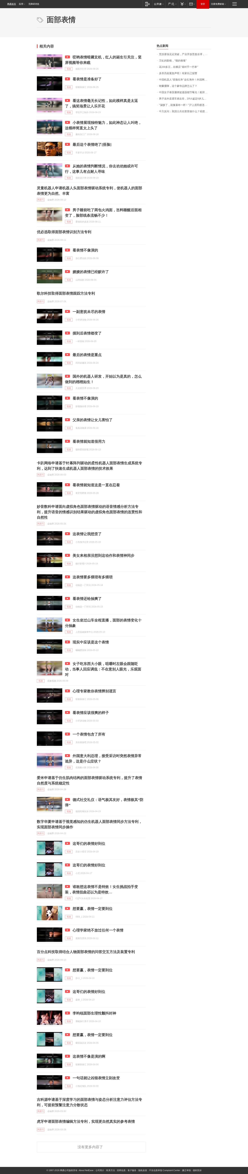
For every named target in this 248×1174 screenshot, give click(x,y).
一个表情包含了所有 (89, 734)
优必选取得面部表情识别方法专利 (64, 232)
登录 (203, 4)
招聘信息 (121, 1170)
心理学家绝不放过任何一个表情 (98, 930)
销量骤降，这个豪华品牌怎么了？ (178, 86)
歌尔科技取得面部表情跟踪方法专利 (66, 293)
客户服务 (132, 1170)
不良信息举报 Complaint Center (164, 1170)
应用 (21, 4)
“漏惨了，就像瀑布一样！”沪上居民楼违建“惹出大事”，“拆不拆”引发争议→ (185, 105)
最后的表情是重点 (87, 355)
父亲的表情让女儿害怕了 (93, 420)
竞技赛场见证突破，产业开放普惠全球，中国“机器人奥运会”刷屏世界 (185, 54)
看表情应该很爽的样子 (91, 713)
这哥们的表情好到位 (89, 844)
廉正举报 (186, 1170)
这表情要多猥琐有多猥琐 (93, 577)
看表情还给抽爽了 (87, 599)
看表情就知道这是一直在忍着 (96, 485)
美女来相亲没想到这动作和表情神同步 (103, 555)
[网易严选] (171, 4)
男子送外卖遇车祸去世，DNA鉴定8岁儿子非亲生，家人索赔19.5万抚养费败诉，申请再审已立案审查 (185, 98)
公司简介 (99, 1170)
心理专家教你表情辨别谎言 (94, 691)
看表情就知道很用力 (89, 441)
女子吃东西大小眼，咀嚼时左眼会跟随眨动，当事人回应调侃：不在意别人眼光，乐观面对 (103, 669)
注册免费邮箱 (217, 4)
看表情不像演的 (85, 250)
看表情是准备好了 (87, 79)
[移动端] (147, 4)
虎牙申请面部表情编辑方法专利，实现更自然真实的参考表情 (86, 1121)
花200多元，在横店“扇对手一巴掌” (178, 67)
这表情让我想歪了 (87, 534)
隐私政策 (142, 1170)
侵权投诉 (197, 1170)
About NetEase (86, 1170)
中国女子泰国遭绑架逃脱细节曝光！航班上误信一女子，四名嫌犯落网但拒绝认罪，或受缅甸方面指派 (185, 92)
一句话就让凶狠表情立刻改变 (96, 1078)
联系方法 (110, 1170)
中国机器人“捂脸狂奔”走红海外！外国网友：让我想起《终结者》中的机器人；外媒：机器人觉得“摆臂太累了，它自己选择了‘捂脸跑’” (185, 79)
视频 (69, 69)
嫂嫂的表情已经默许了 (91, 272)
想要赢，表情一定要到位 (93, 909)
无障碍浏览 (33, 4)
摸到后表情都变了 (87, 333)
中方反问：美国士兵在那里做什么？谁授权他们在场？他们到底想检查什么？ (185, 111)
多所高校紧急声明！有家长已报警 (178, 73)
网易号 (40, 200)
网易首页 (11, 4)
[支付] (182, 4)
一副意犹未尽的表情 (89, 312)
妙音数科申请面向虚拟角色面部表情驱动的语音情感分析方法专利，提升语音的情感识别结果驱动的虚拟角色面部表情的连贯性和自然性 (89, 512)
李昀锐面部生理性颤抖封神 (94, 1013)
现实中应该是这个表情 (91, 642)
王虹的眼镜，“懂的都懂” (173, 60)
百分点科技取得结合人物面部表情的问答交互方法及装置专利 (86, 952)
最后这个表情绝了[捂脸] (92, 144)
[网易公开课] (158, 4)
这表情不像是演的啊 (89, 1056)
